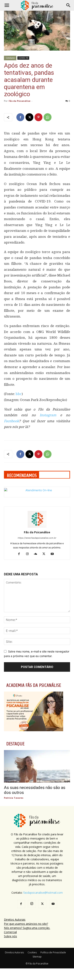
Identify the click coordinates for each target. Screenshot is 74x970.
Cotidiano (10, 58)
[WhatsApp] (48, 117)
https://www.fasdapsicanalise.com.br (37, 537)
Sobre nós (10, 936)
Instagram (48, 415)
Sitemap (37, 956)
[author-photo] (37, 526)
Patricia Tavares (13, 797)
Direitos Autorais (14, 919)
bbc (19, 394)
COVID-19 (23, 58)
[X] (29, 117)
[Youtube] (53, 554)
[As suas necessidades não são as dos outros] (37, 766)
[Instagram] (28, 554)
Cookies (32, 952)
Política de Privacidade (53, 952)
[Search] (68, 5)
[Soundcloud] (37, 554)
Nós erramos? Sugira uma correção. (27, 928)
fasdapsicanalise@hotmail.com (43, 892)
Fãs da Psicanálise (19, 100)
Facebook (11, 421)
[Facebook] (20, 117)
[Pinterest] (38, 117)
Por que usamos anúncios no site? (26, 924)
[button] (6, 5)
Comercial (10, 932)
